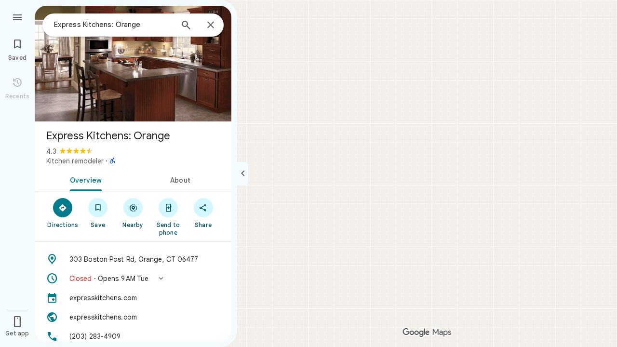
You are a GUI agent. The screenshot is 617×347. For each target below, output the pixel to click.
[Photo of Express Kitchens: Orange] (133, 63)
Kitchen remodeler (75, 161)
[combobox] (113, 24)
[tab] (84, 179)
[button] (133, 278)
